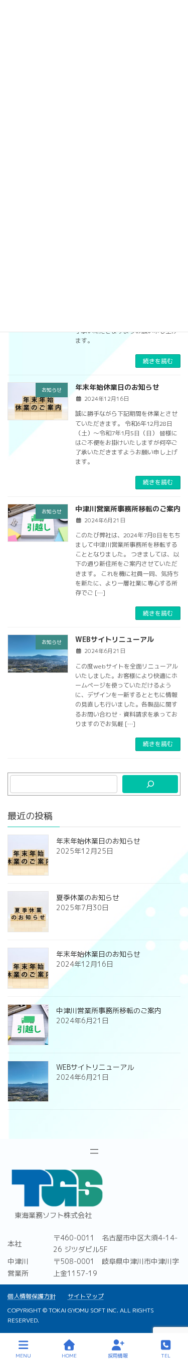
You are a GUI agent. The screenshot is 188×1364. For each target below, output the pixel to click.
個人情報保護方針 (32, 1296)
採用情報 (118, 1355)
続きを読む (158, 361)
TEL (165, 1355)
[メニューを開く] (94, 1151)
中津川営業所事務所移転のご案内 (127, 508)
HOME (69, 1355)
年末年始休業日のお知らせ (117, 387)
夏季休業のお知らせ (87, 897)
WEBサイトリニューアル (114, 639)
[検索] (150, 784)
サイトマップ (86, 1296)
